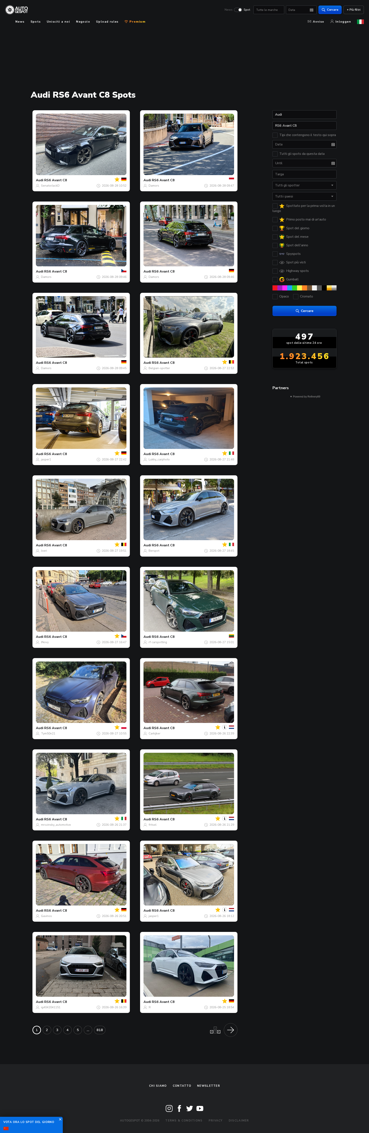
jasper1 (46, 459)
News (229, 9)
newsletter (208, 1086)
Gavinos (46, 916)
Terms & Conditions (183, 1121)
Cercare (332, 10)
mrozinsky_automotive (56, 825)
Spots (36, 22)
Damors (154, 186)
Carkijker (154, 733)
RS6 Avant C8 (55, 180)
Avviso (318, 22)
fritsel (153, 825)
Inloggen (343, 22)
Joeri (44, 551)
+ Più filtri (353, 10)
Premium (136, 22)
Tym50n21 (48, 733)
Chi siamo (158, 1086)
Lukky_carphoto (159, 459)
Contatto (182, 1086)
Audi (39, 180)
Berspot (154, 551)
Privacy (216, 1121)
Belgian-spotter (159, 368)
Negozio (83, 22)
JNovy (45, 642)
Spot (247, 9)
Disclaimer (239, 1121)
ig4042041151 (50, 1007)
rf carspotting (158, 642)
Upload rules (107, 22)
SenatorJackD (50, 186)
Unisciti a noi (58, 22)
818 (100, 1030)
